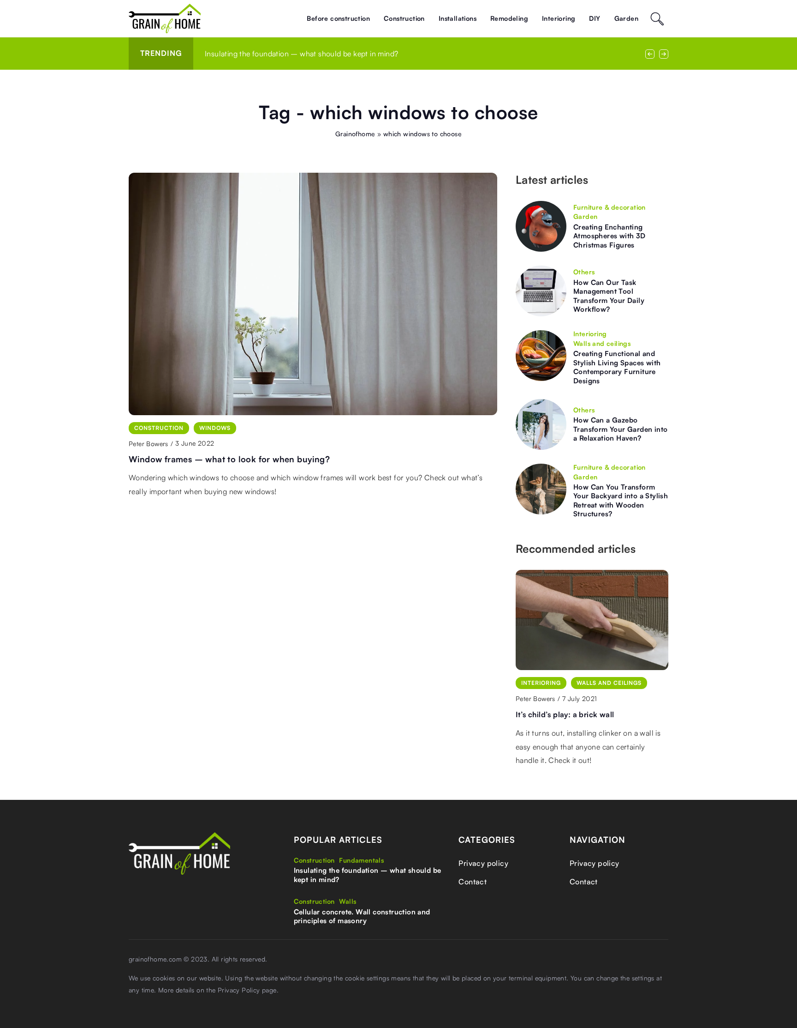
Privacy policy (483, 863)
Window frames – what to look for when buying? (229, 459)
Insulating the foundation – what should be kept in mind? (301, 53)
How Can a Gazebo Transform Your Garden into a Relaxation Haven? (620, 429)
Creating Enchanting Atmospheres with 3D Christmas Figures (609, 236)
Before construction (338, 18)
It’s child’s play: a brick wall (565, 714)
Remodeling (509, 18)
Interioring (558, 18)
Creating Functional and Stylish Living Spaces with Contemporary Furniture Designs (616, 367)
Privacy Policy (239, 990)
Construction (404, 18)
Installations (457, 18)
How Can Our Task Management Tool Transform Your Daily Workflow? (608, 296)
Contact (472, 881)
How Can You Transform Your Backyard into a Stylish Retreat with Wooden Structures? (620, 501)
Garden (626, 18)
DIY (594, 18)
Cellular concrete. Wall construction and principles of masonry (362, 916)
